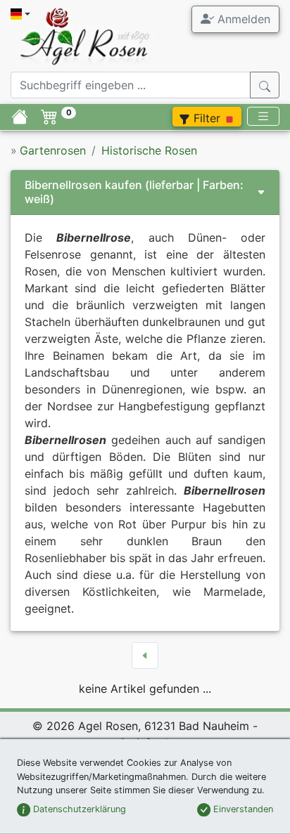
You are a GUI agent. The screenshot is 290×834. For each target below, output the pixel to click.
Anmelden (242, 19)
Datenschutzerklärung (78, 809)
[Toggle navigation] (263, 116)
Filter (207, 118)
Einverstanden (241, 809)
